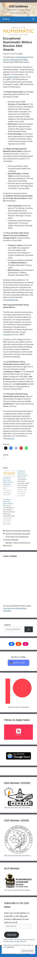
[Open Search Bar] (33, 19)
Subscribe (11, 935)
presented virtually (12, 77)
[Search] (28, 629)
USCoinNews (18, 6)
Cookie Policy (10, 947)
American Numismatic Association (15, 60)
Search (7, 625)
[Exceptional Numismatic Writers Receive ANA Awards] (9, 473)
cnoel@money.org (11, 300)
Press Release (21, 57)
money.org (10, 438)
